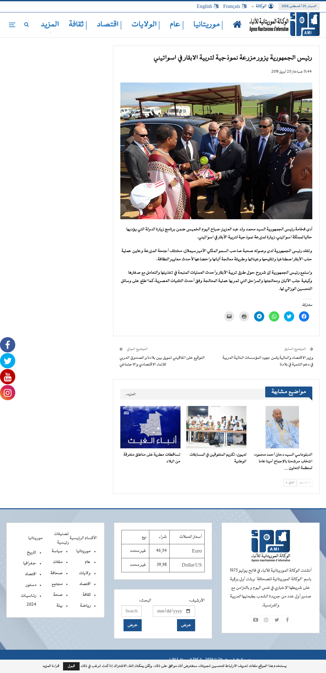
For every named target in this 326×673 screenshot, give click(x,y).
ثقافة (86, 594)
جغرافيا (29, 563)
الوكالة (261, 6)
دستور (31, 585)
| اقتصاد (109, 25)
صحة (58, 594)
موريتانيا (83, 551)
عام (88, 562)
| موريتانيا (208, 25)
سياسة (57, 551)
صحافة (56, 573)
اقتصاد (85, 584)
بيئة (59, 605)
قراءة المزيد (51, 666)
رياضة (85, 605)
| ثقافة (78, 25)
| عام (177, 25)
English (204, 6)
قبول (71, 666)
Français (231, 6)
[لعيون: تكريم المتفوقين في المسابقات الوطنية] (216, 427)
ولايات (85, 573)
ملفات (58, 562)
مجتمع (57, 584)
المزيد (50, 25)
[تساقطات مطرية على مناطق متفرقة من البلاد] (150, 427)
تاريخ (31, 552)
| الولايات (145, 25)
